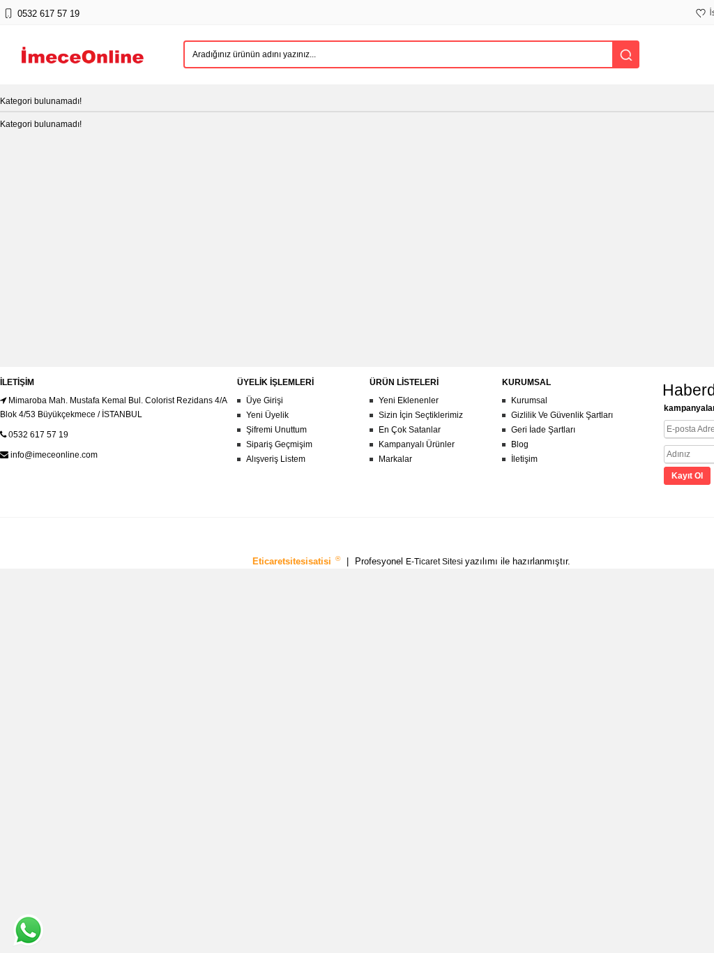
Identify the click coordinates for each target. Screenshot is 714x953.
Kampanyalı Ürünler (417, 444)
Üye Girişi (264, 400)
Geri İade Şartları (543, 430)
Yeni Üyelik (267, 415)
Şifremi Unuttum (276, 430)
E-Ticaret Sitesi (435, 561)
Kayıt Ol (687, 476)
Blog (520, 444)
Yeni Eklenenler (409, 400)
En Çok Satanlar (410, 430)
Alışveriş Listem (275, 459)
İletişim (524, 459)
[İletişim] (8, 20)
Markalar (395, 459)
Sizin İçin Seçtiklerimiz (421, 415)
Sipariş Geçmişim (279, 444)
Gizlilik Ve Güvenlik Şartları (562, 415)
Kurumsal (529, 400)
